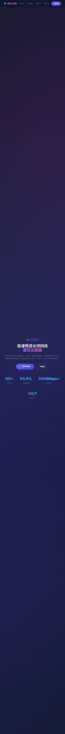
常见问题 (46, 3)
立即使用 (56, 3)
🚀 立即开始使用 (25, 366)
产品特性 (21, 3)
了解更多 (42, 366)
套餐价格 (38, 3)
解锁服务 (30, 3)
